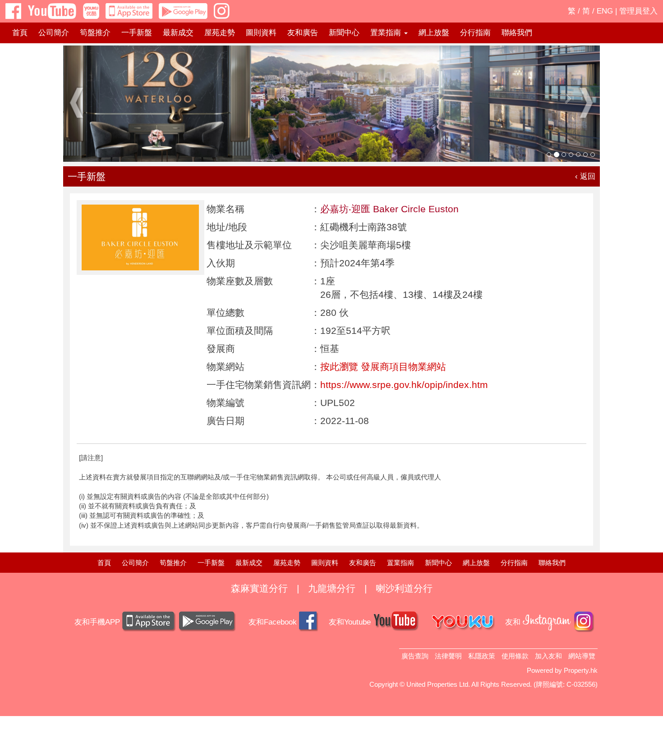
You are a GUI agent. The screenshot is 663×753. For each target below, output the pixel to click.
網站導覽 (581, 656)
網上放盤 (434, 32)
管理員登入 (638, 11)
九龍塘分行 (331, 588)
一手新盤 (136, 32)
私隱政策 (481, 656)
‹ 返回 (585, 176)
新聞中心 (344, 32)
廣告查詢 (414, 656)
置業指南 (400, 562)
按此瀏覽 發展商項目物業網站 (383, 366)
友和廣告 (302, 32)
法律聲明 (448, 656)
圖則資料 (261, 32)
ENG (605, 11)
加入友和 (548, 656)
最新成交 (178, 32)
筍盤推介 (95, 32)
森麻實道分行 (259, 588)
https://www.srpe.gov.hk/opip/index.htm (404, 384)
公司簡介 (53, 32)
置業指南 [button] (386, 32)
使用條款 (515, 656)
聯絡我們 (517, 32)
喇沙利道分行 (404, 588)
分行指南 (475, 32)
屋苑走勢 (219, 32)
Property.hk (581, 670)
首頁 (20, 32)
